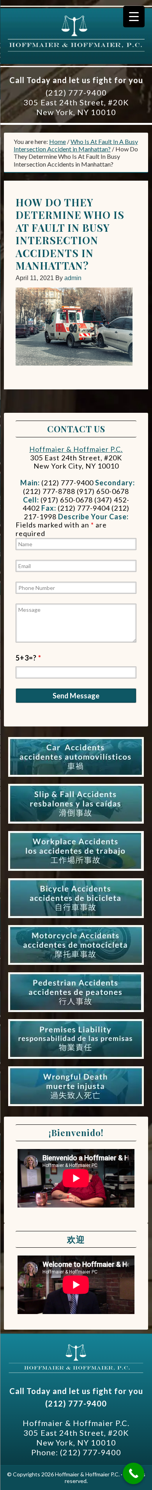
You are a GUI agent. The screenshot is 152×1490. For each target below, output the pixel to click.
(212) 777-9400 (76, 92)
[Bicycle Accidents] (76, 918)
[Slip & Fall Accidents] (76, 823)
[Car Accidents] (76, 777)
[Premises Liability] (76, 1059)
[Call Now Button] (133, 1473)
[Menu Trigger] (134, 16)
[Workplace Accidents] (76, 871)
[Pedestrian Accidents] (76, 1012)
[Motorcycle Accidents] (76, 965)
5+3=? (28, 658)
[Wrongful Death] (76, 1106)
